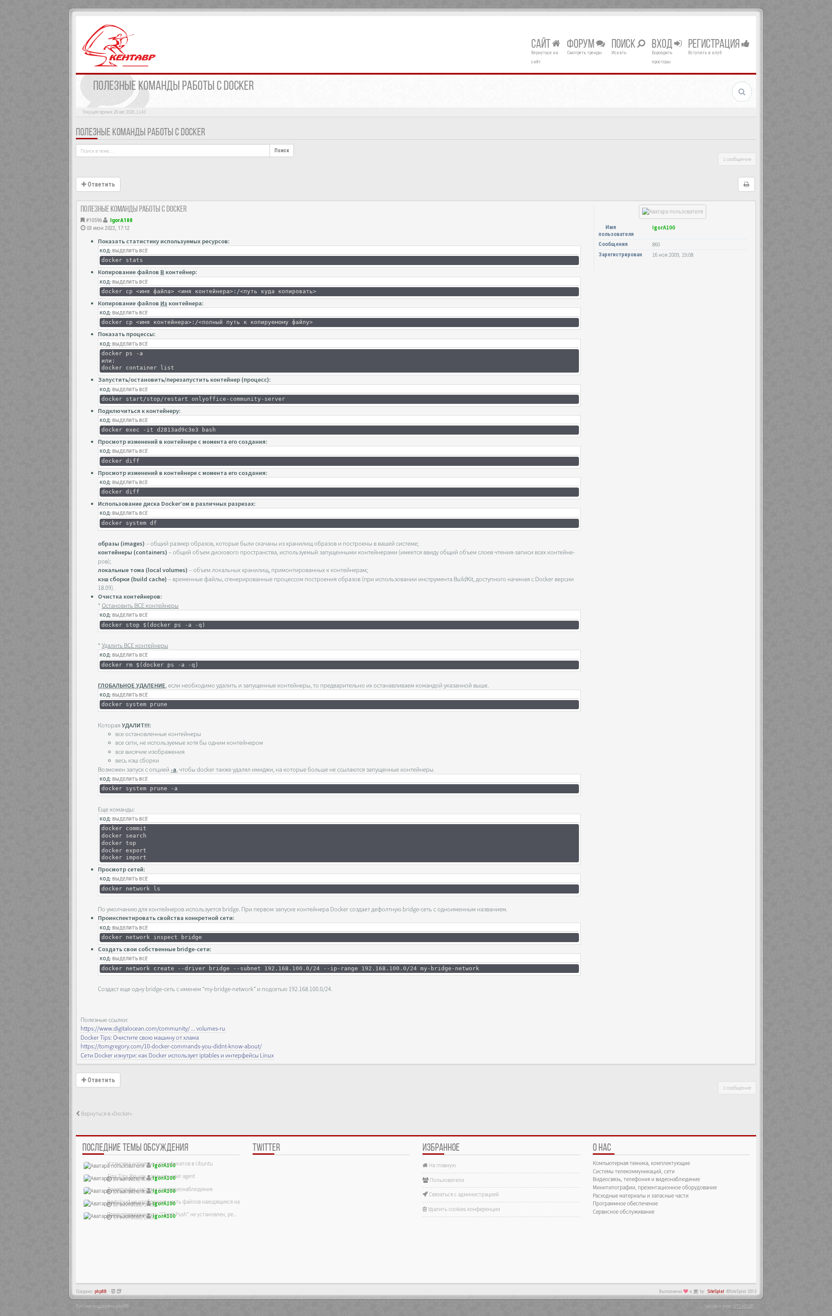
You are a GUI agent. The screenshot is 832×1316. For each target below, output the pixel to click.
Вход (663, 45)
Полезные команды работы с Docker (140, 133)
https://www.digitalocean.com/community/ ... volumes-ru (153, 1028)
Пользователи (446, 1180)
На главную (442, 1165)
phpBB (100, 1291)
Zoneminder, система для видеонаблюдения (159, 1189)
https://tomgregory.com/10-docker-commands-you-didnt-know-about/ (171, 1046)
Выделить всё (130, 251)
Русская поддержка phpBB (102, 1306)
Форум (581, 45)
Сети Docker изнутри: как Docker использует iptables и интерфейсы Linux (177, 1055)
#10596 (94, 220)
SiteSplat (716, 1291)
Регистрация (714, 45)
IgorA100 (121, 220)
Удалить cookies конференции (463, 1209)
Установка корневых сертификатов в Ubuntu (160, 1163)
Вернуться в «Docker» (106, 1113)
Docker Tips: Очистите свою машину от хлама (140, 1037)
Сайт (541, 45)
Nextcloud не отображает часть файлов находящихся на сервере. (184, 1201)
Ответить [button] (100, 184)
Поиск (624, 45)
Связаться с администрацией (463, 1194)
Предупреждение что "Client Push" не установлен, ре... (172, 1214)
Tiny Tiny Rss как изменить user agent (151, 1176)
